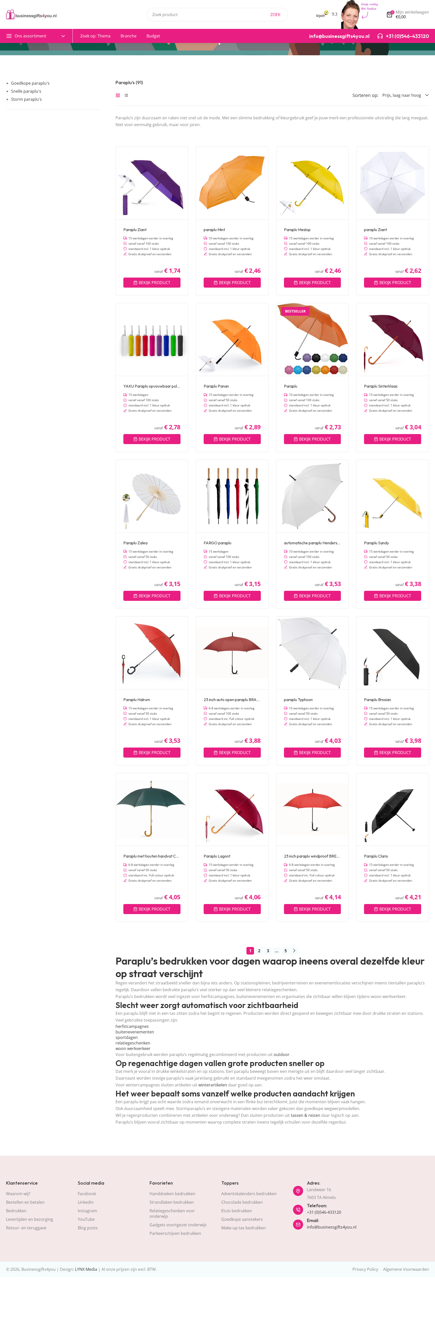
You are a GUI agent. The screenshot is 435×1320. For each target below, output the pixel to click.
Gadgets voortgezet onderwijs (178, 1225)
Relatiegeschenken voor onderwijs (172, 1213)
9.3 (334, 14)
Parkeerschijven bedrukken (175, 1233)
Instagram (87, 1210)
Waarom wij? (18, 1193)
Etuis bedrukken (236, 1210)
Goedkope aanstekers (242, 1219)
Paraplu (290, 386)
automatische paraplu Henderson (312, 542)
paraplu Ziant (375, 229)
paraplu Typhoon (298, 699)
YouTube (86, 1219)
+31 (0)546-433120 (324, 1212)
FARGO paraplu (217, 542)
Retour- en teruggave (26, 1228)
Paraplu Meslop (297, 229)
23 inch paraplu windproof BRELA (312, 856)
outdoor (281, 1054)
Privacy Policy (365, 1269)
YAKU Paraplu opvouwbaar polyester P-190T (151, 386)
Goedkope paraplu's (30, 83)
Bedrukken (16, 1210)
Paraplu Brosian (377, 699)
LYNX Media (86, 1269)
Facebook (87, 1193)
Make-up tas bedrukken (243, 1228)
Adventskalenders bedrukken (249, 1193)
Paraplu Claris (376, 856)
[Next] (294, 951)
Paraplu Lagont (217, 856)
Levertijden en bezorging (29, 1219)
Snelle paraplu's (26, 91)
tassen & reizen (305, 1115)
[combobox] (217, 14)
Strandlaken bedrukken (172, 1202)
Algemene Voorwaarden (406, 1269)
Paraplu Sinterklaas (380, 386)
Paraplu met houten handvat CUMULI (151, 856)
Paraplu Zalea (135, 542)
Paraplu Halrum (136, 699)
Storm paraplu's (26, 99)
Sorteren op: (365, 95)
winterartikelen (212, 1085)
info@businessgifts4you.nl (331, 1227)
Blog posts (88, 1228)
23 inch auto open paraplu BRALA (232, 699)
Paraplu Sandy (376, 542)
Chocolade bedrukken (242, 1202)
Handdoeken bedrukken (172, 1193)
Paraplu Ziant (135, 229)
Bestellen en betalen (25, 1202)
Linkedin (86, 1202)
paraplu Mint (214, 229)
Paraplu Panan (216, 386)
